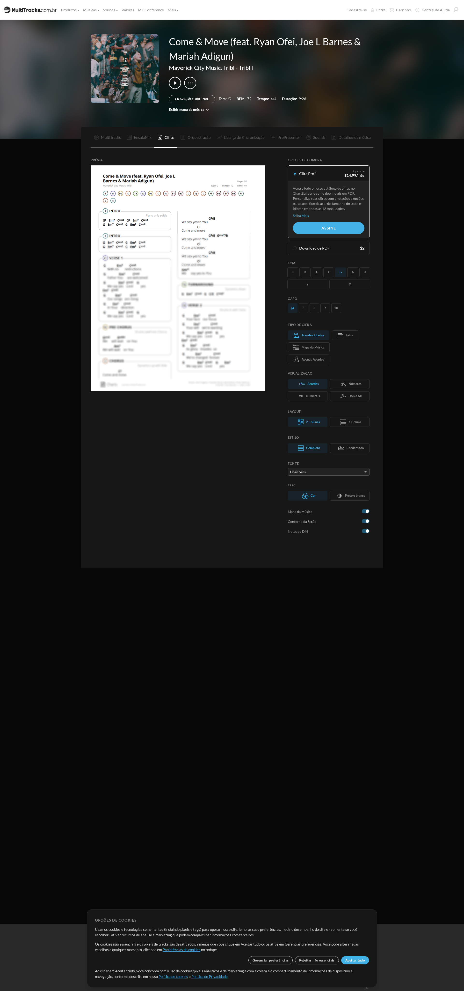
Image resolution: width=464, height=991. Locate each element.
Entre (380, 9)
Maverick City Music (195, 67)
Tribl (228, 67)
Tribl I (246, 67)
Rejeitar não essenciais (316, 960)
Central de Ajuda (436, 9)
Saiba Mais (301, 216)
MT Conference (151, 9)
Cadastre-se (357, 9)
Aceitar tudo (355, 960)
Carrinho (403, 9)
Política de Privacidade (209, 976)
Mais (172, 9)
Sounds (109, 9)
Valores (128, 9)
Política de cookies (173, 976)
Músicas (90, 9)
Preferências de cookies (181, 949)
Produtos (69, 9)
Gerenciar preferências (271, 960)
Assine (328, 228)
